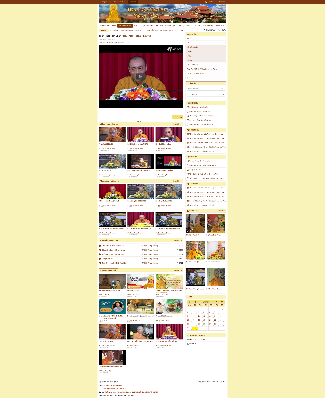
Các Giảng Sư (103, 320)
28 (216, 324)
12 (205, 316)
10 (195, 316)
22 (222, 320)
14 (216, 316)
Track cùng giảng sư (109, 240)
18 (200, 320)
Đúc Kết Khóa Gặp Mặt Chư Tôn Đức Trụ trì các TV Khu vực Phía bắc (213, 147)
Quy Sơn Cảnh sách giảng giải (200, 120)
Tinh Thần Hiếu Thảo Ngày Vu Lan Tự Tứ (154, 30)
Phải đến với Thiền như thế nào (113, 246)
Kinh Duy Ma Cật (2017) (164, 201)
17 (195, 320)
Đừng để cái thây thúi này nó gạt (113, 250)
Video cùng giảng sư (109, 124)
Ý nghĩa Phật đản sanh (164, 316)
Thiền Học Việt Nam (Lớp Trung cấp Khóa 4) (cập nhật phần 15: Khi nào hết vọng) (217, 134)
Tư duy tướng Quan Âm (164, 170)
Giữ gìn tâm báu (107, 259)
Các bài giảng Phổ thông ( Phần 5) (111, 229)
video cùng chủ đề (108, 270)
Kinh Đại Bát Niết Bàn (163, 144)
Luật (136, 26)
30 (189, 328)
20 (211, 320)
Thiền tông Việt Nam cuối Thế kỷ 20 (201, 116)
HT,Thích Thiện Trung (213, 235)
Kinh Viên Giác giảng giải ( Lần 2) (201, 124)
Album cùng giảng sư (109, 181)
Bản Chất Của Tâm (178, 30)
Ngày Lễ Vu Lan (133, 290)
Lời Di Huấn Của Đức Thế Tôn (138, 144)
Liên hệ (210, 2)
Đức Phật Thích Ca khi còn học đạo (139, 341)
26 (205, 324)
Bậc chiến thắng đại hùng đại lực (139, 170)
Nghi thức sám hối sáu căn (198, 107)
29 (222, 324)
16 (189, 320)
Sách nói (220, 26)
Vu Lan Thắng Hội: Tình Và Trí (109, 290)
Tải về (176, 117)
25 (200, 324)
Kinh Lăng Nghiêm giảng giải (199, 111)
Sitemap (222, 2)
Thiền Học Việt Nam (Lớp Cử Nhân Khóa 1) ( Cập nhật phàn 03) (211, 138)
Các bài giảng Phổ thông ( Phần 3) (168, 229)
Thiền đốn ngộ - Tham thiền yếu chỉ (201, 151)
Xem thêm (176, 124)
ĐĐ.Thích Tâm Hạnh (105, 295)
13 (211, 316)
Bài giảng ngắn (125, 26)
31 (195, 328)
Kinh (114, 26)
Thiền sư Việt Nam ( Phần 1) (109, 201)
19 (205, 320)
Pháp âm (133, 2)
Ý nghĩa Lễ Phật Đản (106, 144)
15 (222, 316)
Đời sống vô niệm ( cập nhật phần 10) (140, 316)
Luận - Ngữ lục (147, 26)
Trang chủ (104, 26)
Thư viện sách (118, 2)
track (190, 60)
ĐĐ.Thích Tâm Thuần (213, 289)
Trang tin (104, 2)
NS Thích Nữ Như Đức (163, 320)
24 (195, 324)
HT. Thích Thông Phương (137, 36)
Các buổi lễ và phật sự (203, 26)
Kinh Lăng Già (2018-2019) (137, 201)
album (190, 56)
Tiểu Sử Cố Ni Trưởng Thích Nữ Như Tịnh (203, 174)
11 (200, 316)
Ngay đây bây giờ (105, 170)
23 (189, 324)
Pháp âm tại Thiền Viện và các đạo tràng (173, 26)
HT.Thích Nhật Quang (193, 262)
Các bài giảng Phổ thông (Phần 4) (139, 229)
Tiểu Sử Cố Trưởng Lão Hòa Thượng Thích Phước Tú (208, 178)
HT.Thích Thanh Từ (133, 295)
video (190, 51)
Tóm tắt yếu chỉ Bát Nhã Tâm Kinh (114, 263)
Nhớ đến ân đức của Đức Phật (113, 254)
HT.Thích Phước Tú (162, 295)
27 (211, 324)
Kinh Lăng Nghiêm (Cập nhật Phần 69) (202, 165)
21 (216, 320)
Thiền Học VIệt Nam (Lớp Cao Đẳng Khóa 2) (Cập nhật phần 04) (211, 143)
